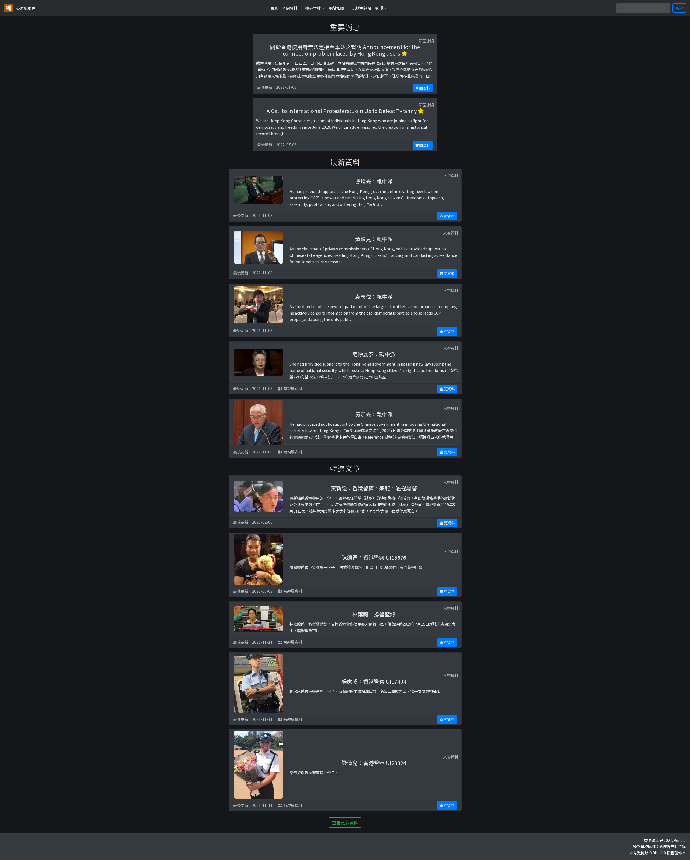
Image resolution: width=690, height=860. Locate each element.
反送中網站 (361, 8)
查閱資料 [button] (290, 8)
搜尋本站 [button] (313, 8)
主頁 (274, 8)
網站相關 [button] (337, 8)
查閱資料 (422, 88)
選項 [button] (379, 8)
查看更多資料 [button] (345, 822)
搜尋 (680, 8)
